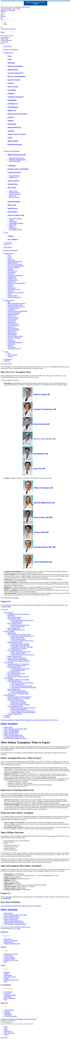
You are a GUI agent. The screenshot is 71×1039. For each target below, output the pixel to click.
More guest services (14, 197)
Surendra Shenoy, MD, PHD (45, 547)
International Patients (13, 330)
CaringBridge (11, 309)
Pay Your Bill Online (14, 161)
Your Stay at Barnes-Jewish (15, 336)
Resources (7, 717)
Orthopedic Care (12, 278)
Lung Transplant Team (14, 689)
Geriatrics (10, 269)
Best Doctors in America (11, 954)
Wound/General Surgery (14, 297)
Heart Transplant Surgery (18, 626)
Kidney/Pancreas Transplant (18, 703)
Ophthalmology (12, 277)
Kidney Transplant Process (15, 650)
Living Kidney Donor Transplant (20, 645)
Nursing (6, 973)
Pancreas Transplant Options (15, 700)
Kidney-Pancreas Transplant (18, 648)
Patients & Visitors (9, 300)
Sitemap (6, 1034)
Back (9, 255)
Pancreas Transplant (9, 695)
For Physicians (8, 992)
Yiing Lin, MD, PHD (41, 532)
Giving (6, 232)
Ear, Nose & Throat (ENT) (15, 264)
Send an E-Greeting (13, 317)
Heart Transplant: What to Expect (20, 625)
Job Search (7, 972)
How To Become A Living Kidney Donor (19, 634)
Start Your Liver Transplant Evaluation (18, 676)
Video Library (8, 1014)
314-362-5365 (7, 898)
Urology (10, 294)
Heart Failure (11, 615)
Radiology (10, 286)
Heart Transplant (8, 612)
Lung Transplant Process (14, 681)
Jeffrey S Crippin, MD (41, 394)
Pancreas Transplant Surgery (19, 709)
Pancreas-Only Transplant (18, 701)
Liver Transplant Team (14, 672)
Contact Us (12, 29)
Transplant (10, 291)
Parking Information (14, 175)
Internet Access (13, 191)
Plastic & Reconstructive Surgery (17, 283)
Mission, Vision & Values (11, 960)
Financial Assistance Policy (16, 158)
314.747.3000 (16, 8)
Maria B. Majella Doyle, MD (44, 502)
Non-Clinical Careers (10, 977)
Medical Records (12, 333)
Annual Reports (8, 955)
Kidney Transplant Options (15, 642)
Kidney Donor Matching (18, 637)
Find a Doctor (8, 46)
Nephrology (11, 274)
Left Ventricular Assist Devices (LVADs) (22, 620)
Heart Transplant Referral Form (16, 629)
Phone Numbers (12, 334)
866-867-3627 (26, 927)
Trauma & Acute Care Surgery (16, 292)
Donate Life (7, 715)
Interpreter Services (14, 192)
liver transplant (15, 597)
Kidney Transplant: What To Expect (21, 651)
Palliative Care (12, 281)
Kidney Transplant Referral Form (17, 657)
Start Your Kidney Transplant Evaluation (19, 661)
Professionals (7, 996)
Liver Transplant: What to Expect (20, 668)
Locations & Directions (14, 312)
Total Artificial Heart (16, 622)
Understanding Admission (16, 223)
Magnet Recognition (9, 998)
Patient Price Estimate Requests (17, 159)
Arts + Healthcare (12, 355)
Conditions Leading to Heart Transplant (18, 614)
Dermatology (11, 259)
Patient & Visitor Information (12, 151)
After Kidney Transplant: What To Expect (22, 654)
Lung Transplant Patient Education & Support (23, 687)
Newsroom (7, 1011)
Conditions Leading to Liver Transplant (18, 664)
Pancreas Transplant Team (15, 714)
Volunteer (10, 356)
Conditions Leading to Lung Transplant (18, 679)
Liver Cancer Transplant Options (17, 665)
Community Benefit (9, 958)
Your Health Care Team (15, 229)
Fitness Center (11, 331)
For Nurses (7, 993)
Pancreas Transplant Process (15, 706)
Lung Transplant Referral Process (17, 690)
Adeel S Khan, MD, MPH (43, 517)
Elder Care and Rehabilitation (16, 266)
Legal (5, 1028)
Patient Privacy (8, 1031)
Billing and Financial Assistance (16, 303)
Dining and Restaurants (15, 218)
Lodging (11, 220)
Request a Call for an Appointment (31, 906)
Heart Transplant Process (14, 623)
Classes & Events (9, 1010)
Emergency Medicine (13, 267)
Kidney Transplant (9, 631)
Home (2, 720)
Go (1, 27)
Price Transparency (9, 1033)
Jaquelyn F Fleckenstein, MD (44, 409)
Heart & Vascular (12, 270)
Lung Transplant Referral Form (19, 692)
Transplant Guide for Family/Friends (18, 659)
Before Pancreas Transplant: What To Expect (23, 707)
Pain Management (12, 280)
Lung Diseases (12, 272)
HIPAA (6, 1030)
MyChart (3, 16)
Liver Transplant (8, 662)
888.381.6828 (7, 606)
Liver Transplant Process (14, 667)
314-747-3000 (16, 928)
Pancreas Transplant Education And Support (23, 712)
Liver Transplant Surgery (18, 670)
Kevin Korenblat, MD (41, 424)
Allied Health (8, 975)
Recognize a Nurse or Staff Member (17, 311)
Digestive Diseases (13, 263)
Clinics (9, 258)
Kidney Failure (12, 633)
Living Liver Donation (14, 675)
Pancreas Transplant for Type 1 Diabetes (19, 698)
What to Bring (13, 221)
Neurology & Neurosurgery (15, 275)
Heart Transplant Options (14, 617)
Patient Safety (12, 225)
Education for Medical (10, 995)
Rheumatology (12, 288)
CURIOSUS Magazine (10, 1016)
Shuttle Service (13, 177)
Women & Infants (12, 295)
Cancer (10, 256)
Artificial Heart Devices (14, 619)
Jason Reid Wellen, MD (43, 562)
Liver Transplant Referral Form (16, 673)
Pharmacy (11, 226)
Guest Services (12, 320)
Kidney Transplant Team (14, 656)
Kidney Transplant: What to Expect (46, 777)
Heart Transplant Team (14, 628)
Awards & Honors (9, 957)
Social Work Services (15, 194)
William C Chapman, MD (43, 488)
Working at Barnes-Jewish (11, 980)
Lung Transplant (8, 678)
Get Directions (5, 29)
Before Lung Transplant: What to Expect (22, 682)
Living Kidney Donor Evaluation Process (22, 636)
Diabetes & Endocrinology (15, 261)
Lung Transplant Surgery (18, 684)
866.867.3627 (26, 7)
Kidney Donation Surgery (18, 639)
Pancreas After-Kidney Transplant (20, 704)
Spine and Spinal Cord (14, 289)
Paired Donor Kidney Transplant (20, 643)
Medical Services (9, 52)
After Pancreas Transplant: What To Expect (23, 710)
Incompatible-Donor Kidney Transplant (22, 647)
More (5, 961)
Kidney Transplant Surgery (18, 653)
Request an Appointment (11, 49)
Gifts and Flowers (12, 319)
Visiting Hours (13, 228)
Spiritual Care (12, 195)
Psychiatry (10, 284)
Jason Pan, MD (39, 468)
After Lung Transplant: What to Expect (21, 686)
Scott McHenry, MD (40, 454)
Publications (7, 1013)
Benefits (6, 978)
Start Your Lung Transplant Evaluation (18, 693)
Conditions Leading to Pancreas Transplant (19, 696)
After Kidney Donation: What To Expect (22, 640)
